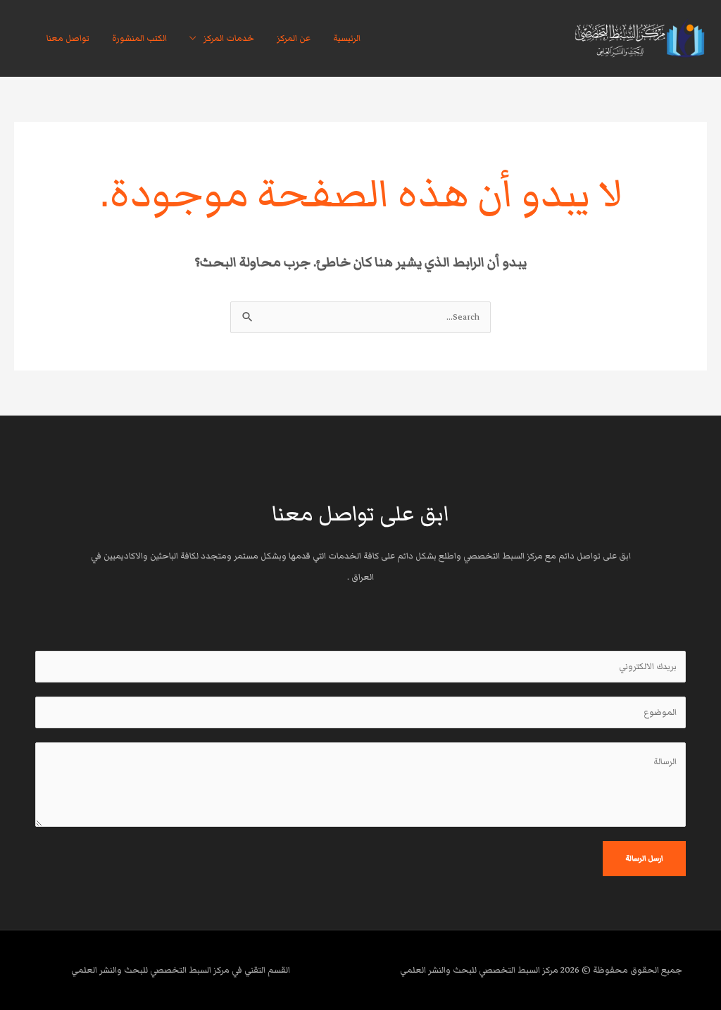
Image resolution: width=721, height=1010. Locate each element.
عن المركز (294, 38)
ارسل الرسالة (644, 858)
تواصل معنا (67, 38)
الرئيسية (346, 38)
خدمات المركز (228, 38)
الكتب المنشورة (139, 38)
